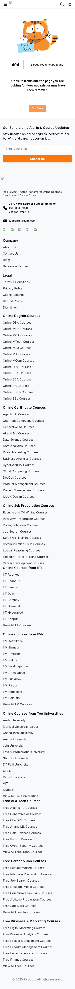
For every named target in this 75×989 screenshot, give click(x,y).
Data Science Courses (18, 439)
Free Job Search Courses (21, 880)
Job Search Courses (17, 531)
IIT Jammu (10, 587)
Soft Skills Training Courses (22, 537)
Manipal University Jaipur (20, 726)
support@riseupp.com (22, 220)
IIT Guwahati (12, 606)
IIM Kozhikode (13, 641)
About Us (9, 247)
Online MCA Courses (17, 335)
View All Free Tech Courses (23, 852)
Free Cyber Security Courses (23, 845)
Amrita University (15, 739)
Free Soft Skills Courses (19, 906)
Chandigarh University (18, 733)
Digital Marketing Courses (20, 452)
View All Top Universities (20, 796)
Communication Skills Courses (24, 544)
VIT (5, 783)
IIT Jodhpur (11, 581)
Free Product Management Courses (28, 947)
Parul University (14, 777)
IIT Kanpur (10, 619)
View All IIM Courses (17, 704)
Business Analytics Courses (22, 458)
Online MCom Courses (18, 360)
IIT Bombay (11, 600)
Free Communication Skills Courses (27, 893)
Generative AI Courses (18, 427)
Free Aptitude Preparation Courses (27, 899)
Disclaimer (10, 307)
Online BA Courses (16, 386)
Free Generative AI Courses (22, 814)
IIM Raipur (10, 685)
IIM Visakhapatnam (16, 666)
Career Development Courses (23, 563)
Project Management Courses (23, 490)
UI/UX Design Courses (18, 496)
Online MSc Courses (17, 348)
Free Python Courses (18, 839)
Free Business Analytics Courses (25, 934)
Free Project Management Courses (27, 940)
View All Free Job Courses (22, 912)
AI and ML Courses (16, 433)
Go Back (37, 108)
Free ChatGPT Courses (19, 820)
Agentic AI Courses (16, 414)
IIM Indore (10, 660)
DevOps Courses (14, 477)
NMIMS (8, 789)
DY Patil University (15, 764)
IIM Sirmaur (11, 647)
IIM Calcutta (11, 698)
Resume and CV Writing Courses (25, 512)
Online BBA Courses (17, 373)
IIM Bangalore (13, 692)
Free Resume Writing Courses (23, 868)
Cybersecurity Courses (19, 465)
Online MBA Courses (17, 329)
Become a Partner (15, 266)
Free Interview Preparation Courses (28, 874)
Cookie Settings (13, 295)
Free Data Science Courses (22, 833)
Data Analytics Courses (19, 446)
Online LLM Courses (17, 367)
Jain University (13, 745)
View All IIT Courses (17, 625)
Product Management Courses (24, 484)
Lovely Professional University (24, 752)
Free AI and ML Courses (20, 826)
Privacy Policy (13, 288)
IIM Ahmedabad (14, 672)
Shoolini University (16, 758)
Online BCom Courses (18, 392)
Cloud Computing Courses (21, 471)
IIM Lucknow (12, 679)
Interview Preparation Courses (24, 519)
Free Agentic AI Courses (20, 807)
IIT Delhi (9, 593)
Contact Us (10, 253)
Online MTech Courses (19, 341)
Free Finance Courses (18, 959)
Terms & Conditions (16, 282)
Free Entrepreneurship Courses (25, 953)
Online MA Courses (16, 354)
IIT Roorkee (11, 574)
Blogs (7, 260)
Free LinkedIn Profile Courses (23, 887)
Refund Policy (12, 301)
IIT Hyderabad (13, 612)
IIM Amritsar (11, 654)
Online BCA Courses (17, 379)
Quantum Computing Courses (23, 420)
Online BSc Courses (17, 398)
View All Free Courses (19, 966)
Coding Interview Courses (20, 525)
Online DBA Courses (17, 322)
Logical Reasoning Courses (21, 550)
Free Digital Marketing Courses (24, 928)
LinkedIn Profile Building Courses (26, 557)
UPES (7, 771)
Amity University (14, 720)
